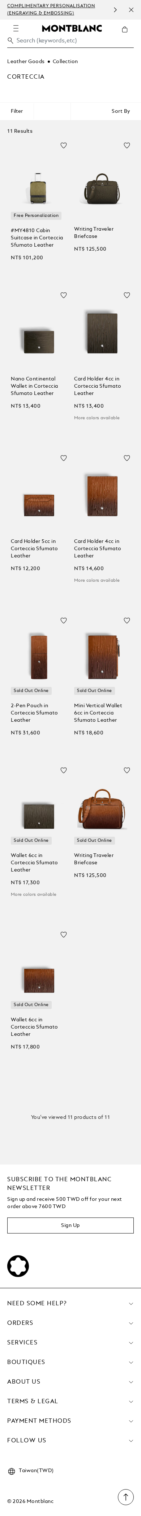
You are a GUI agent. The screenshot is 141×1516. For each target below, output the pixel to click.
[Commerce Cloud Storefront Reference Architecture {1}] (72, 27)
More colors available (97, 418)
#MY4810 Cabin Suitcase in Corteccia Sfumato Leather (37, 238)
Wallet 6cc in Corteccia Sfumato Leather (34, 863)
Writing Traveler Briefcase (94, 233)
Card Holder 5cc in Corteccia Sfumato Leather (34, 549)
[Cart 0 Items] (127, 34)
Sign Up (70, 1225)
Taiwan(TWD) (36, 1470)
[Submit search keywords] (10, 40)
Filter (17, 111)
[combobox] (70, 42)
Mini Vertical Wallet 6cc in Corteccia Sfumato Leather (98, 713)
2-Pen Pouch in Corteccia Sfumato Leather (34, 713)
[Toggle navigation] (16, 28)
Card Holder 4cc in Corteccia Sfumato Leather (97, 386)
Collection (65, 61)
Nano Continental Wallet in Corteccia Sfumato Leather (34, 386)
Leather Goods (26, 61)
